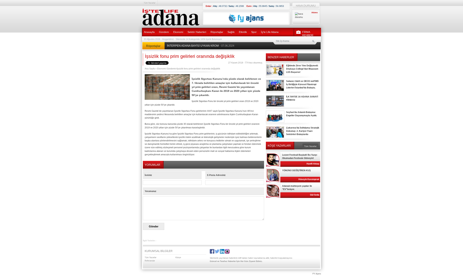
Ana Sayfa (150, 68)
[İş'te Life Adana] (171, 17)
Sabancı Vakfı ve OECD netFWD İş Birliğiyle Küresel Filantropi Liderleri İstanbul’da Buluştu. (302, 84)
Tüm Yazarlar (150, 3)
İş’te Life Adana (270, 32)
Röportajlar (217, 32)
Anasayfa (149, 32)
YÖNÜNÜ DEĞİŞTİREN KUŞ (296, 170)
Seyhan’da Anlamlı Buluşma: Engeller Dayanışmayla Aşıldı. (301, 114)
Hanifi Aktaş (313, 163)
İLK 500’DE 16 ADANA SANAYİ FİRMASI (302, 98)
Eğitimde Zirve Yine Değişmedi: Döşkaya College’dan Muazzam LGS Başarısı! (302, 68)
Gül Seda (314, 195)
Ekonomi (178, 32)
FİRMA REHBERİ (307, 34)
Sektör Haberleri (197, 32)
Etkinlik (243, 32)
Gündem (164, 32)
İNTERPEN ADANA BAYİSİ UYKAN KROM (200, 45)
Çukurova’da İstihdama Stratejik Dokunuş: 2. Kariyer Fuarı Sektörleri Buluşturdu (302, 131)
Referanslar (150, 261)
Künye (178, 257)
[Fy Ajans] (246, 23)
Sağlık (231, 32)
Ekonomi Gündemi (166, 68)
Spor (254, 32)
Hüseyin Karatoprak (308, 179)
